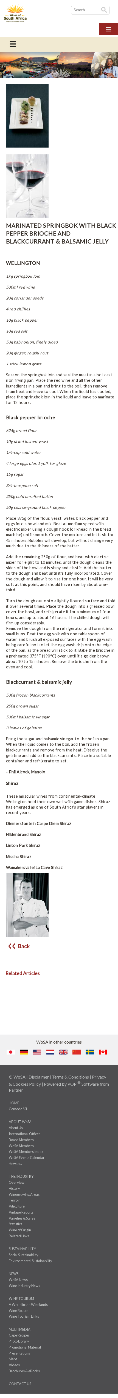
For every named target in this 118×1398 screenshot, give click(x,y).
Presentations (19, 1353)
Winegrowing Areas (24, 1194)
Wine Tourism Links (24, 1316)
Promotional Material (25, 1347)
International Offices (24, 1134)
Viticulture (17, 1206)
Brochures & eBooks (24, 1371)
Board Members (21, 1140)
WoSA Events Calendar (26, 1157)
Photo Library (19, 1341)
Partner (16, 1089)
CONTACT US (20, 1384)
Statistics (15, 1224)
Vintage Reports (21, 1212)
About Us (16, 1128)
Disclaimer (39, 1076)
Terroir (14, 1200)
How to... (15, 1163)
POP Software (83, 1083)
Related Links (19, 1236)
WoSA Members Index (26, 1151)
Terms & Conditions (70, 1076)
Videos (14, 1365)
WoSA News (18, 1279)
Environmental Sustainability (30, 1261)
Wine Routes (18, 1310)
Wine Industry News (24, 1286)
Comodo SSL (18, 1109)
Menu (108, 28)
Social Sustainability (23, 1255)
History (14, 1188)
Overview (16, 1182)
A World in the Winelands (28, 1304)
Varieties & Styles (22, 1218)
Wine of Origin (20, 1230)
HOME (14, 1103)
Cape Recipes (19, 1335)
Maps (13, 1359)
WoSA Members (21, 1146)
